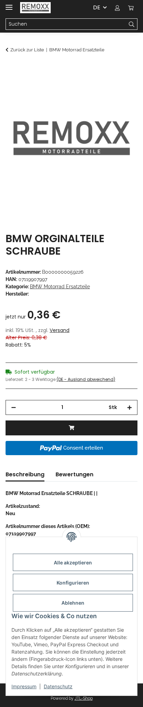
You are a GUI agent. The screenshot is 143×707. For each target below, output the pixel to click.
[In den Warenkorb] (11, 68)
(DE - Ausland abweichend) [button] (86, 379)
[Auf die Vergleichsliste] (123, 85)
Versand (59, 330)
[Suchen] (131, 24)
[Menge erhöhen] (129, 407)
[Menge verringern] (13, 407)
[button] (117, 8)
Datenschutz (58, 686)
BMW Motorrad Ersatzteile (60, 286)
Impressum (23, 686)
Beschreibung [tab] (25, 474)
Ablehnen (72, 603)
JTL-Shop (84, 698)
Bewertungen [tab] (74, 474)
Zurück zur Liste (27, 49)
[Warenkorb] (130, 8)
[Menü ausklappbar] (9, 4)
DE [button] (96, 7)
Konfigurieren (73, 583)
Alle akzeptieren (73, 562)
